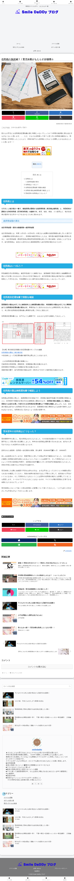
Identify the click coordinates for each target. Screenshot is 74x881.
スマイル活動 (13, 868)
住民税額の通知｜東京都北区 (12, 352)
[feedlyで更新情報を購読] (19, 544)
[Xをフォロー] (55, 540)
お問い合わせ (37, 868)
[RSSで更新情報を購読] (55, 544)
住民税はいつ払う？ (31, 184)
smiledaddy (37, 750)
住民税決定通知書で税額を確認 (35, 187)
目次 (34, 175)
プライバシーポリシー (61, 868)
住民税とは (29, 179)
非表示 (39, 164)
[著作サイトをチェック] (19, 540)
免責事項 (37, 871)
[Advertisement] (37, 28)
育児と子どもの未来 (8, 516)
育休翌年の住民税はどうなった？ (36, 193)
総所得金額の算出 (33, 182)
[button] (60, 118)
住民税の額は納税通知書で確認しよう (37, 190)
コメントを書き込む (37, 667)
